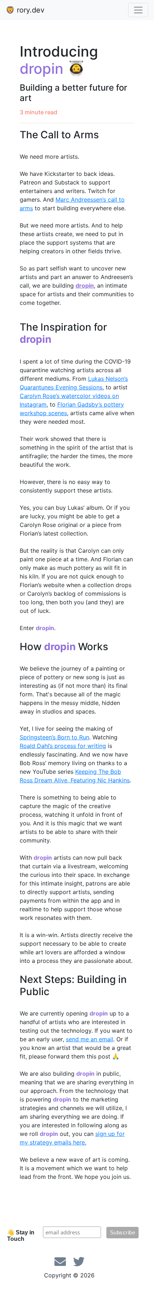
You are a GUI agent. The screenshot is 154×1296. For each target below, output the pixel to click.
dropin (85, 285)
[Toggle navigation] (138, 10)
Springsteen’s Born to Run (54, 737)
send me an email (89, 1039)
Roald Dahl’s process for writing (63, 745)
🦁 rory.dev (25, 10)
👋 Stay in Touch (20, 1235)
